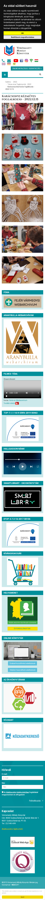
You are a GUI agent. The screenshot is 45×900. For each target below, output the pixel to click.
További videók (9, 403)
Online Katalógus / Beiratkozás (26, 68)
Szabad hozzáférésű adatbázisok (22, 663)
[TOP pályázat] (22, 429)
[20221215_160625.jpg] (22, 147)
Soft (15, 885)
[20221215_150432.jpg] (22, 269)
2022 (15, 82)
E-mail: (4, 774)
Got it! (22, 897)
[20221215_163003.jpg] (22, 116)
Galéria (8, 82)
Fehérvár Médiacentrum (18, 400)
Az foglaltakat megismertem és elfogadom (20, 793)
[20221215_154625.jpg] (22, 208)
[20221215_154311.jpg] (22, 239)
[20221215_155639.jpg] (22, 177)
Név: (3, 783)
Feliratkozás (35, 800)
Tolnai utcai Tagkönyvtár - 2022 (19, 84)
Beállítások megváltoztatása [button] (22, 37)
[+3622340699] (4, 61)
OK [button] (22, 33)
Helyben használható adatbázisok (22, 670)
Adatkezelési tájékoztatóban (17, 792)
